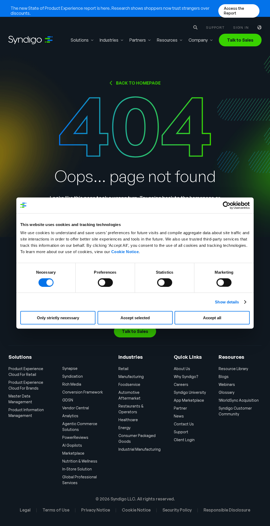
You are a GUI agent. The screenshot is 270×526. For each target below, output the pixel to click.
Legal (25, 510)
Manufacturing (131, 376)
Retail (123, 368)
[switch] (105, 282)
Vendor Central (75, 408)
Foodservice (129, 384)
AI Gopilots (72, 445)
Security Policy (177, 510)
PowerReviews (75, 437)
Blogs (224, 376)
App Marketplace (189, 400)
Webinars (227, 384)
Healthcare (128, 419)
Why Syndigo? (186, 376)
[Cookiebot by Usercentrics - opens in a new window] (227, 205)
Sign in (241, 27)
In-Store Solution (77, 469)
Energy (124, 427)
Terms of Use (55, 510)
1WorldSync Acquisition (239, 400)
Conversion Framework (82, 392)
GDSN (67, 400)
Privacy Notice (95, 510)
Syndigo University (190, 392)
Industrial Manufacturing (139, 449)
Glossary (226, 392)
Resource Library (233, 368)
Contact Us (184, 424)
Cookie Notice (125, 251)
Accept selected (135, 318)
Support (215, 27)
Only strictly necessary (58, 318)
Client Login (184, 439)
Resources (167, 40)
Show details (227, 301)
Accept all (212, 318)
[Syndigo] (30, 40)
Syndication (72, 376)
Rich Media (71, 384)
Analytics (70, 416)
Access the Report (234, 10)
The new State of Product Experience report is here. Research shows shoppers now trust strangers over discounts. (110, 11)
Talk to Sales (240, 40)
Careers (181, 384)
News (179, 416)
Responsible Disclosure (227, 510)
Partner (180, 408)
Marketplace (73, 453)
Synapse (70, 368)
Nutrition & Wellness (79, 461)
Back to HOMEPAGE (138, 83)
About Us (182, 368)
